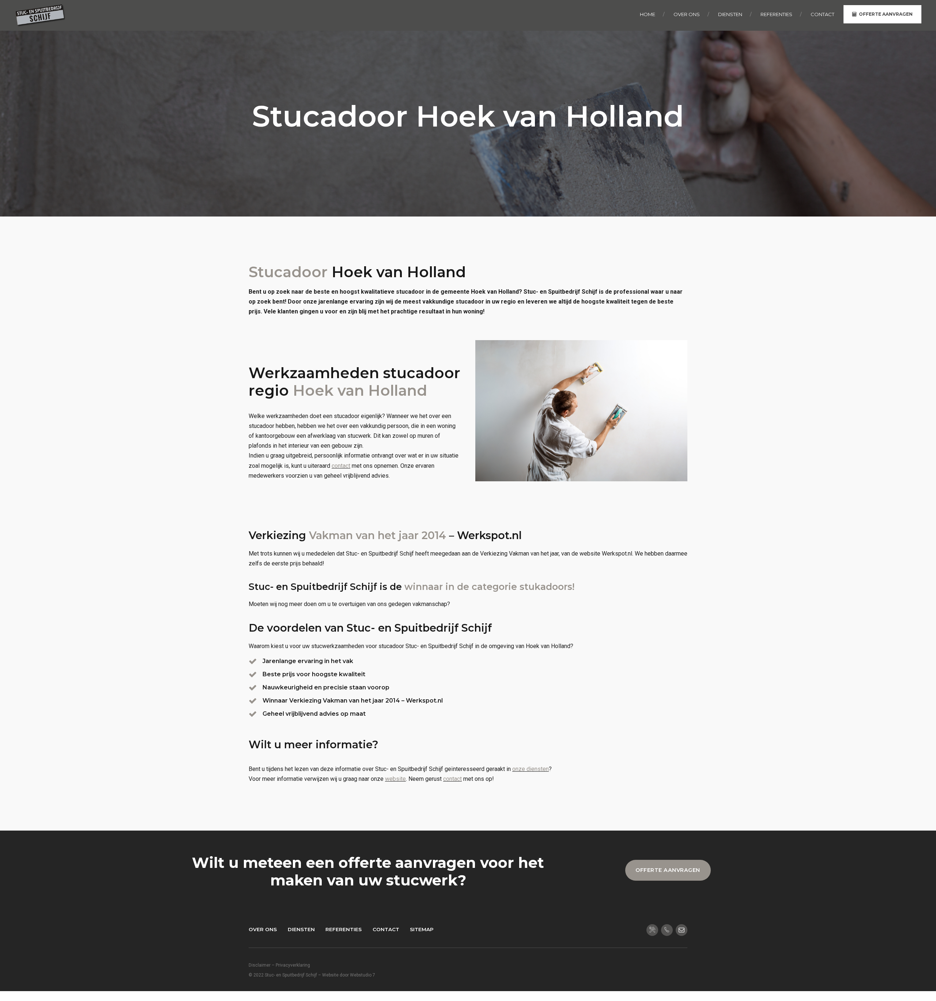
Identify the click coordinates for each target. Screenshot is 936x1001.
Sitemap (422, 929)
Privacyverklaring (293, 965)
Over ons (263, 929)
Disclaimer (260, 965)
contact (341, 465)
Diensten (301, 929)
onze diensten (530, 768)
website (395, 778)
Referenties (343, 929)
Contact (386, 929)
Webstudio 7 (362, 975)
